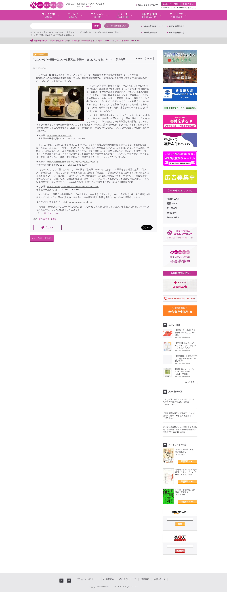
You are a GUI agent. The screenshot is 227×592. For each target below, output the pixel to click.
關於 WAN (172, 203)
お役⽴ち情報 (149, 15)
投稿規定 (145, 579)
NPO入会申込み (150, 32)
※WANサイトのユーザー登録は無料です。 (179, 8)
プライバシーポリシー (86, 579)
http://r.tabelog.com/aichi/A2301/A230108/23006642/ (73, 161)
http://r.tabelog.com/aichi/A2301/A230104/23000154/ (73, 186)
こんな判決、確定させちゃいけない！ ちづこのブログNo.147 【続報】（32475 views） (179, 402)
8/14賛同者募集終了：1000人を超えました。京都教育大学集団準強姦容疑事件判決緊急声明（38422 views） (180, 429)
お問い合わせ (159, 579)
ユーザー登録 (171, 4)
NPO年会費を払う (176, 32)
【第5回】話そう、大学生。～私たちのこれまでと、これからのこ (185, 345)
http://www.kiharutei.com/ (59, 135)
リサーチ (123, 15)
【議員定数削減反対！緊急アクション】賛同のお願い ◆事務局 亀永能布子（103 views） (179, 415)
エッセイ (73, 15)
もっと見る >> (191, 382)
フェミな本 (48, 15)
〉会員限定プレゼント (179, 273)
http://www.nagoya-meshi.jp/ (78, 202)
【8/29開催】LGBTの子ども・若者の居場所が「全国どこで (186, 358)
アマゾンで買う (187, 462)
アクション (97, 15)
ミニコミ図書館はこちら (116, 26)
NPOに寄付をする (176, 26)
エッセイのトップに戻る (42, 238)
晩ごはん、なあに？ (52, 213)
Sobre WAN (173, 217)
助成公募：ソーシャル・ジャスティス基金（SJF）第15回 (185, 371)
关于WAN (172, 208)
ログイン (189, 4)
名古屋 (53, 219)
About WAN (173, 198)
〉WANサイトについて (180, 190)
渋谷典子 (45, 219)
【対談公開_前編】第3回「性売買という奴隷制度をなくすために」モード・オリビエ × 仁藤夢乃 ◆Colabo (94, 40)
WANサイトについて (148, 5)
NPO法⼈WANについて (153, 26)
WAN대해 (172, 212)
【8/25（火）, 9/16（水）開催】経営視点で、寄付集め (186, 332)
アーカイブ (176, 15)
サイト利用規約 (107, 579)
